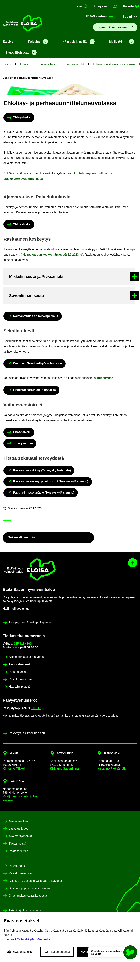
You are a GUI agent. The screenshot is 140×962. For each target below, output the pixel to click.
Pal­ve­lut (34, 41)
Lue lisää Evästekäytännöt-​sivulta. (27, 939)
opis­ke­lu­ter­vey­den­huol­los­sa (23, 178)
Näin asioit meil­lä (74, 41)
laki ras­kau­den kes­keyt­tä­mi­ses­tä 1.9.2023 (50, 254)
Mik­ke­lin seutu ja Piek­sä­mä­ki (36, 276)
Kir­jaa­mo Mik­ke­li (14, 768)
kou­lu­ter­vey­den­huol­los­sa (91, 173)
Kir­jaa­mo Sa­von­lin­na (64, 768)
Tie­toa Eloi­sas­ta (17, 52)
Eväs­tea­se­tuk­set (23, 951)
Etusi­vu (8, 41)
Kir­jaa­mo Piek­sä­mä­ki (111, 768)
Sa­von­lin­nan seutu (26, 295)
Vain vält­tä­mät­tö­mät (57, 951)
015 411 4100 (23, 643)
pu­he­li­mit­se (105, 377)
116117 (36, 708)
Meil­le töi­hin (117, 41)
